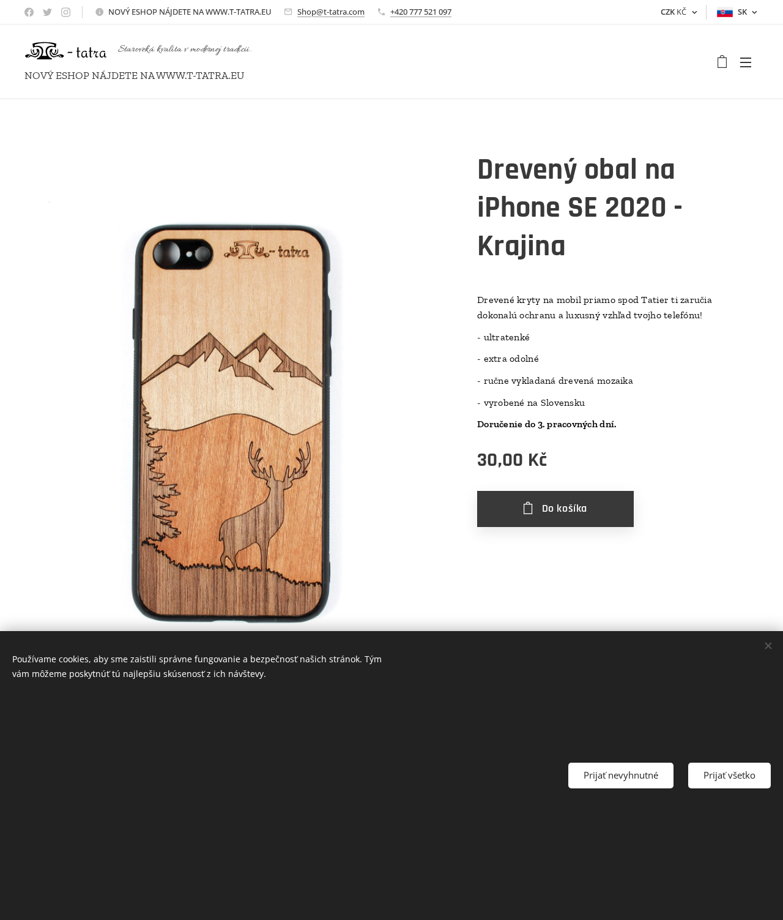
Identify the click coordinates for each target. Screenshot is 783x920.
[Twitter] (47, 12)
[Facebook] (29, 12)
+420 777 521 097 (420, 11)
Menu (749, 62)
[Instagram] (65, 12)
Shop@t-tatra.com (331, 11)
